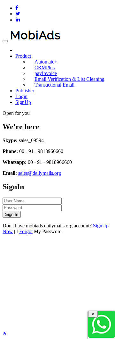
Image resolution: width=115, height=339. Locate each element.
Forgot (26, 231)
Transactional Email (54, 85)
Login (21, 96)
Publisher (24, 90)
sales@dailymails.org (39, 173)
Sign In (11, 214)
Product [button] (23, 56)
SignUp (23, 102)
